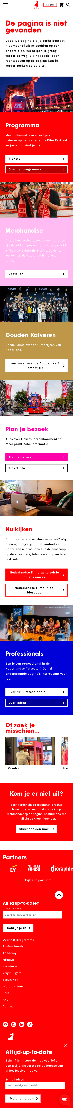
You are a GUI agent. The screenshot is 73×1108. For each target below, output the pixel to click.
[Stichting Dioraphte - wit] (54, 868)
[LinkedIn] (21, 1024)
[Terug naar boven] (59, 895)
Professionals (13, 946)
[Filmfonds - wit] (27, 868)
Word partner (13, 986)
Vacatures (10, 966)
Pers (6, 993)
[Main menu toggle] (5, 4)
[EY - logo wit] (6, 868)
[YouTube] (5, 1024)
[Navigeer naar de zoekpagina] (68, 5)
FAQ (6, 1000)
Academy (10, 953)
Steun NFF (11, 980)
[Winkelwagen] (61, 5)
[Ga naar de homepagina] (36, 5)
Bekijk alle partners (37, 880)
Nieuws (8, 960)
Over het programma (18, 940)
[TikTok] (30, 1024)
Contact (9, 1006)
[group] (30, 754)
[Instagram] (13, 1024)
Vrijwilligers (12, 973)
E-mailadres (12, 909)
